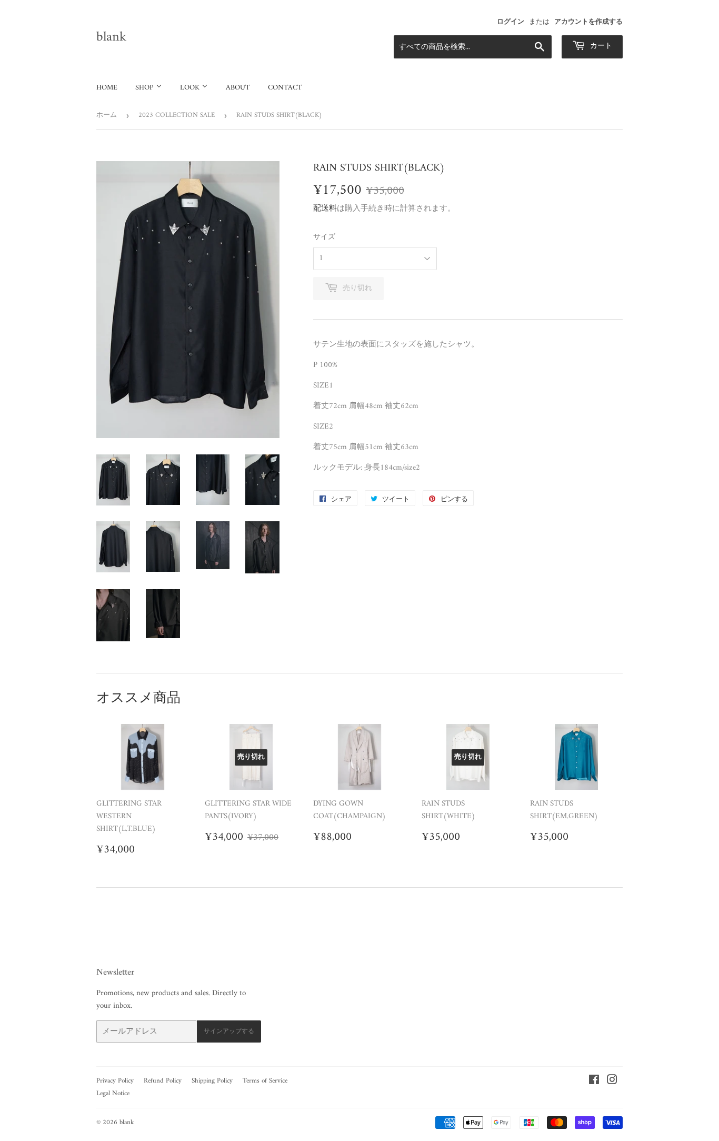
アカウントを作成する (588, 22)
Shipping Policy (212, 1081)
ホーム (106, 115)
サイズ (324, 237)
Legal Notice (112, 1093)
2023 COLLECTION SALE (176, 115)
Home (106, 87)
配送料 (325, 209)
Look (191, 87)
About (238, 87)
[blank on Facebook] (594, 1082)
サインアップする (229, 1031)
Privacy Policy (115, 1081)
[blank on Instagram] (612, 1082)
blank (111, 37)
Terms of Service (265, 1081)
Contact (285, 87)
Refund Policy (163, 1081)
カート (600, 46)
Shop (145, 87)
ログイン (510, 22)
